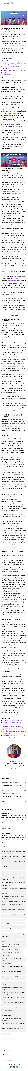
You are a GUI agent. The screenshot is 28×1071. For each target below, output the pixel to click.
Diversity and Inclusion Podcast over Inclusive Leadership (13, 901)
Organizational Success (14, 790)
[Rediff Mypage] (11, 1039)
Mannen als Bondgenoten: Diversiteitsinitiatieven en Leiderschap (12, 978)
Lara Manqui (7, 115)
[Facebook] (3, 1039)
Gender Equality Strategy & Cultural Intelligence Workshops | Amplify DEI (11, 945)
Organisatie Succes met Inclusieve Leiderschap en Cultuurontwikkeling (12, 988)
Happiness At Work (6, 949)
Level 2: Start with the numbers (13, 65)
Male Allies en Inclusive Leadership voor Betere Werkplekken (11, 973)
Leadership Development (7, 963)
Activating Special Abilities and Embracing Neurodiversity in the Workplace (13, 728)
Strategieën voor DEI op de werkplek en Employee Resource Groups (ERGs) (12, 1009)
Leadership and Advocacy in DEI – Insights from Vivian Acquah (13, 959)
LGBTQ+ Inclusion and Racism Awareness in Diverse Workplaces (12, 967)
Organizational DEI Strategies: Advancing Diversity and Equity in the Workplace (13, 993)
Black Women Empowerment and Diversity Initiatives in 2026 (13, 873)
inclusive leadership (6, 955)
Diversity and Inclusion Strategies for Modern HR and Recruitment (12, 905)
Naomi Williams (8, 121)
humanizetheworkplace (16, 949)
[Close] (8, 61)
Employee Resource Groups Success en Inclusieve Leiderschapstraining (12, 927)
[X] (5, 1039)
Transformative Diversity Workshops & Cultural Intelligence (11, 1019)
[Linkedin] (8, 1039)
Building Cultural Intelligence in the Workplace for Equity (13, 882)
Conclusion (6, 72)
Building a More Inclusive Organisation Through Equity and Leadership (13, 878)
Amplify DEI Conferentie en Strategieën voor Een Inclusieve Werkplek (14, 868)
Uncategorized (14, 801)
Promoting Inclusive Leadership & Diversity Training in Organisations (13, 998)
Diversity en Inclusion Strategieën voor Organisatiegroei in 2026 (14, 916)
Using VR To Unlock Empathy (12, 720)
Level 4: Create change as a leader (14, 70)
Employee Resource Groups (19, 923)
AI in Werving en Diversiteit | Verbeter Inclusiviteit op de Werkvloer (13, 862)
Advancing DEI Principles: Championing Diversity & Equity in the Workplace (13, 852)
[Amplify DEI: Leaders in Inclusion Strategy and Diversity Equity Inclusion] (8, 3)
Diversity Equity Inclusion (7, 920)
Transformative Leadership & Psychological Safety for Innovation (13, 1024)
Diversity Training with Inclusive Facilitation (14, 782)
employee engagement (6, 923)
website (20, 706)
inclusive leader (17, 952)
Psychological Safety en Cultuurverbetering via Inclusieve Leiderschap (14, 797)
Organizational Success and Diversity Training (14, 793)
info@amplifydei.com (7, 1060)
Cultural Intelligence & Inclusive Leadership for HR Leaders (14, 888)
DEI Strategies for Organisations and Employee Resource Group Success (13, 897)
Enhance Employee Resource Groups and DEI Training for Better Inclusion (13, 935)
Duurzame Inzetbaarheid (19, 920)
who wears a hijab (14, 281)
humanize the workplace (7, 952)
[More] (13, 1039)
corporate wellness (6, 885)
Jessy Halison (7, 112)
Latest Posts (7, 74)
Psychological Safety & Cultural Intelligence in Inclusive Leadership (13, 1004)
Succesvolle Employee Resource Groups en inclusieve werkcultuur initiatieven (13, 1014)
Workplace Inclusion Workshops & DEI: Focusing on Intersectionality (12, 1029)
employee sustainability (7, 931)
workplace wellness (6, 1033)
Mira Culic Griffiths (9, 108)
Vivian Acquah (10, 125)
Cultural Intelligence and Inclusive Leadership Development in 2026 (11, 892)
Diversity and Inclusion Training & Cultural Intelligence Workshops (13, 910)
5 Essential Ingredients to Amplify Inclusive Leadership (14, 736)
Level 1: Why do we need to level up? (14, 63)
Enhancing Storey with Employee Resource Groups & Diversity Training (12, 940)
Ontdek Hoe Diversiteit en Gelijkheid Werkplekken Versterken (12, 983)
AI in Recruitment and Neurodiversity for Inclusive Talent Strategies (13, 857)
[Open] (3, 61)
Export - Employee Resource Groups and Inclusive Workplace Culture (14, 786)
